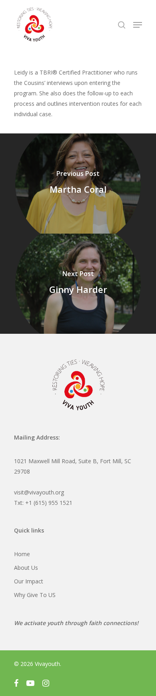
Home (22, 554)
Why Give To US (35, 595)
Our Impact (28, 581)
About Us (26, 567)
